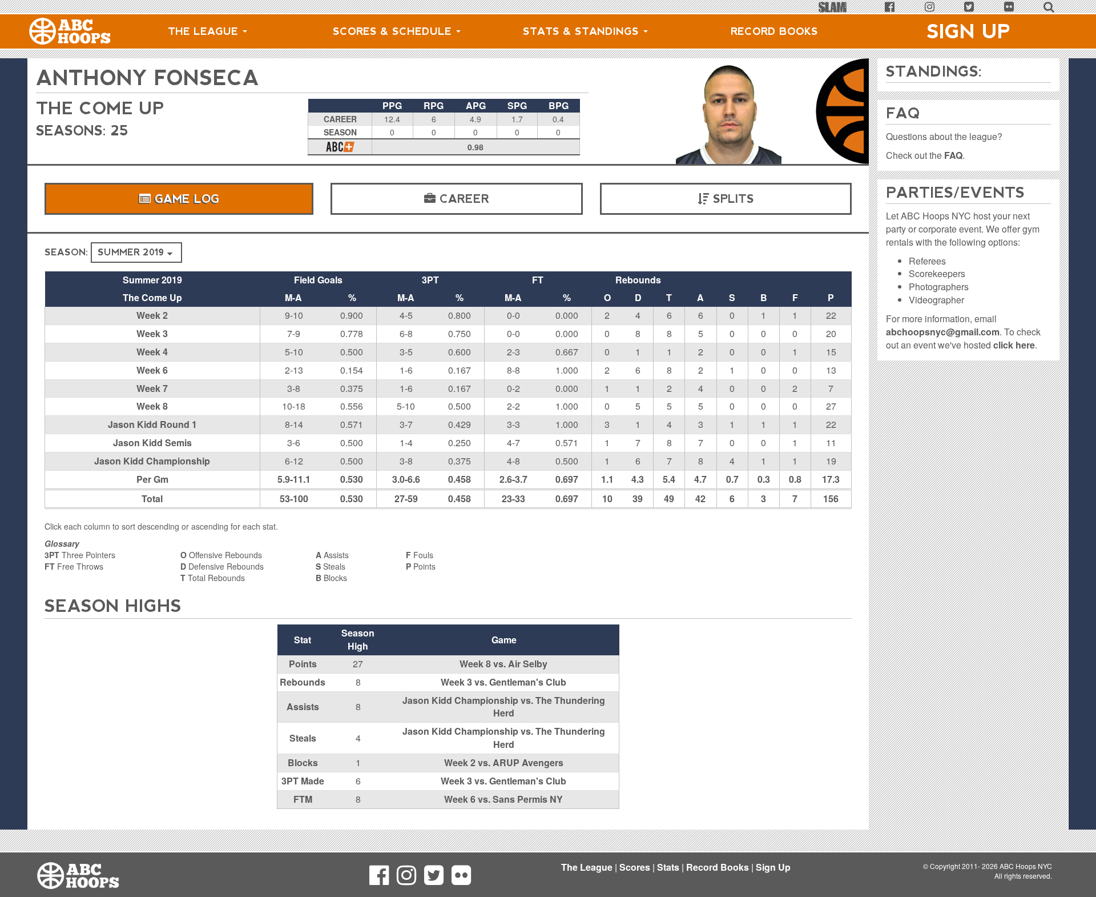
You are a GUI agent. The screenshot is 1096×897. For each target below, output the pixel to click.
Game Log (185, 199)
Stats (668, 867)
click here (1014, 344)
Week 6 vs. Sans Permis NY (503, 799)
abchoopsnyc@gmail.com (943, 331)
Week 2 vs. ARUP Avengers (503, 762)
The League (204, 31)
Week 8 (152, 406)
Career (462, 199)
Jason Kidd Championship (152, 460)
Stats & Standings (582, 31)
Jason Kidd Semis (152, 442)
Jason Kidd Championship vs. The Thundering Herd (503, 707)
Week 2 (152, 315)
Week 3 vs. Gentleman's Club (503, 681)
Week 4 (152, 351)
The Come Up (100, 108)
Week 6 (152, 370)
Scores (634, 867)
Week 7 (152, 388)
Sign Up (968, 31)
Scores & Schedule (394, 31)
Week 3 (152, 333)
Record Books (774, 31)
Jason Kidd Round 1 (152, 424)
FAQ (953, 155)
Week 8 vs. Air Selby (503, 663)
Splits (731, 199)
